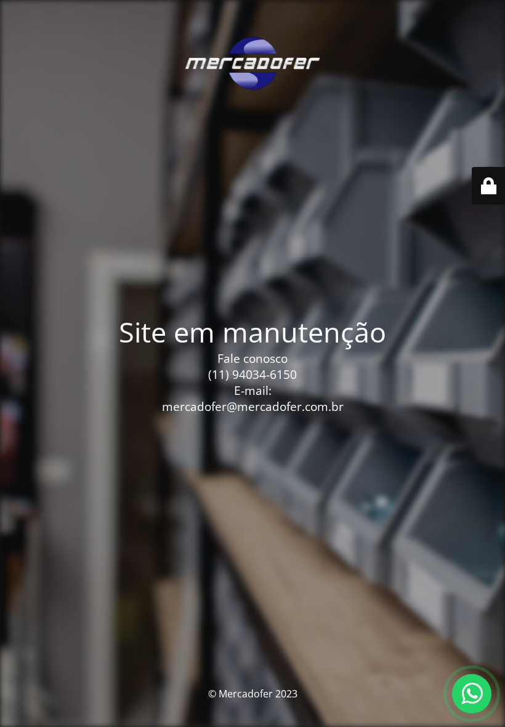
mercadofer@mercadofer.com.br (253, 407)
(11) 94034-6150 (252, 375)
